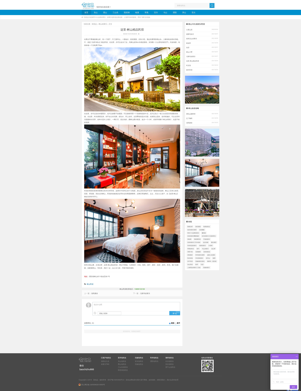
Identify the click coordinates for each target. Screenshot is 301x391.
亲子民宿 (190, 261)
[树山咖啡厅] (202, 203)
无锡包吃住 (139, 364)
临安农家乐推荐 (191, 230)
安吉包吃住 (207, 252)
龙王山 (208, 258)
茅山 (184, 12)
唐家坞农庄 (190, 34)
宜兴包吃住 (139, 361)
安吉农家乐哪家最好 (193, 236)
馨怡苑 (204, 233)
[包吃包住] (88, 6)
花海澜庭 (201, 230)
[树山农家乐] (202, 142)
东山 (96, 12)
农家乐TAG (105, 364)
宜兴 (156, 12)
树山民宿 (90, 284)
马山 (165, 12)
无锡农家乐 (206, 267)
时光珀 (188, 65)
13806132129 (139, 289)
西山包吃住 (122, 364)
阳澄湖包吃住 (123, 370)
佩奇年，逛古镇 (211, 261)
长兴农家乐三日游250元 (209, 236)
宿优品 (94, 24)
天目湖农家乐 (199, 258)
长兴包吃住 (169, 361)
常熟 (146, 12)
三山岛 (115, 12)
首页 (86, 12)
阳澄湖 (127, 12)
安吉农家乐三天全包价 (193, 242)
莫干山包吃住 (170, 367)
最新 (172, 323)
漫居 (214, 258)
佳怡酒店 (190, 255)
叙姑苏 (188, 43)
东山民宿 (190, 264)
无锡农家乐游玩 (199, 261)
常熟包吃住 (190, 249)
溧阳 (175, 12)
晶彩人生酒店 (211, 255)
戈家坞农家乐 (145, 293)
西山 (105, 12)
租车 (196, 264)
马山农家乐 (205, 249)
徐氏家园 (198, 226)
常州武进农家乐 (191, 245)
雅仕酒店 (213, 242)
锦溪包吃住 (206, 226)
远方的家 (205, 242)
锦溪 (137, 12)
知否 (187, 47)
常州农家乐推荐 (199, 255)
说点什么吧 (98, 305)
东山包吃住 (122, 361)
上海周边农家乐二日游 (193, 267)
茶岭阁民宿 (197, 239)
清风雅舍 (94, 293)
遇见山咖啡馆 (190, 114)
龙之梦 (213, 249)
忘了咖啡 (189, 118)
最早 (178, 323)
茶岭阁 (189, 239)
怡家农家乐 (202, 245)
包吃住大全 (105, 361)
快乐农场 (190, 258)
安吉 (193, 12)
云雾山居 (189, 30)
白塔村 (210, 245)
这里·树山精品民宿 (192, 61)
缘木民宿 (189, 70)
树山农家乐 (103, 24)
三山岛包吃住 (123, 367)
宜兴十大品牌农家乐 (193, 233)
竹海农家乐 (206, 239)
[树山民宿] (202, 172)
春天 (198, 249)
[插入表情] (95, 313)
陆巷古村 (190, 226)
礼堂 (202, 264)
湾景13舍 (190, 252)
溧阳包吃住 (154, 361)
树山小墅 (189, 52)
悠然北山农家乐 (191, 39)
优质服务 (198, 252)
